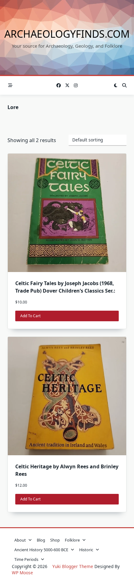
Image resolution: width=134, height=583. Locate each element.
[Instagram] (76, 85)
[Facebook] (58, 85)
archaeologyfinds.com (67, 34)
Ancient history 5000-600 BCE (41, 549)
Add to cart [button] (30, 315)
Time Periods (26, 559)
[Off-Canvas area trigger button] (10, 85)
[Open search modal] (124, 85)
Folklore (72, 540)
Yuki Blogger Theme (72, 566)
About (20, 540)
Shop (55, 540)
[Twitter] (67, 85)
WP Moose (22, 573)
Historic (86, 549)
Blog (41, 540)
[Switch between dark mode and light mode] (115, 85)
